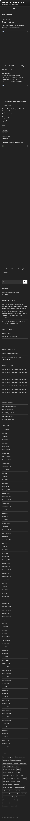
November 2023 (6, 533)
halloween (5, 775)
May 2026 (5, 439)
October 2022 (6, 573)
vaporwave (6, 806)
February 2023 (6, 560)
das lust (16, 763)
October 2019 (6, 677)
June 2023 (5, 546)
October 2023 (6, 536)
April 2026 (5, 443)
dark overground (7, 763)
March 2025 (5, 486)
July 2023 (4, 543)
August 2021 (5, 620)
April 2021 (5, 633)
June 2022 (5, 586)
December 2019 (6, 670)
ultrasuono (6, 803)
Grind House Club (13, 2)
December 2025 (6, 456)
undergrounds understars (17, 803)
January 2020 (6, 667)
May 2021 (5, 630)
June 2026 (5, 436)
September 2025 (6, 466)
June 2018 (5, 730)
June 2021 (5, 626)
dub (17, 766)
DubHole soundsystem (9, 769)
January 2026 (6, 453)
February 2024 (6, 523)
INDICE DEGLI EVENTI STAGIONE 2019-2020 (14, 389)
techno (23, 797)
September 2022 (6, 576)
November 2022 (6, 570)
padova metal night (19, 787)
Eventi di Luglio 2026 (7, 416)
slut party (24, 794)
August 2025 (5, 470)
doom (4, 766)
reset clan (21, 791)
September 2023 (6, 540)
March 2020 (5, 660)
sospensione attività (8, 797)
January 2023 (6, 563)
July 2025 (4, 473)
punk (16, 791)
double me (11, 766)
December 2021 (6, 606)
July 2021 (4, 623)
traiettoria (14, 800)
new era (24, 778)
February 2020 (6, 663)
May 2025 (5, 480)
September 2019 (6, 680)
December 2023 (6, 530)
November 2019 (6, 673)
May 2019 (5, 693)
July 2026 (4, 433)
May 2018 (5, 733)
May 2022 (5, 590)
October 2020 (6, 637)
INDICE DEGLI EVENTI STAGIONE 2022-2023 (14, 379)
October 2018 (6, 717)
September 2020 (6, 640)
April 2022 (5, 593)
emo (18, 769)
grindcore (17, 772)
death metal (23, 763)
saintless (17, 794)
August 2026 (5, 430)
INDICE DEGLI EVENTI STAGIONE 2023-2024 (14, 376)
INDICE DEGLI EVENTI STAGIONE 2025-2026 (14, 369)
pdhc (4, 791)
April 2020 (5, 657)
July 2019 (4, 687)
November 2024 (6, 500)
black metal (6, 760)
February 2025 (6, 490)
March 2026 (5, 446)
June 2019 (5, 690)
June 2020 (5, 650)
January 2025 (6, 493)
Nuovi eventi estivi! (9, 22)
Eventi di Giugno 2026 (8, 419)
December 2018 (6, 710)
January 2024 (6, 526)
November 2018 (6, 713)
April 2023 (5, 553)
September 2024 (6, 506)
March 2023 (5, 556)
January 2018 (6, 747)
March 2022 (5, 596)
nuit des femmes (7, 784)
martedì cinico (10, 778)
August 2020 (5, 643)
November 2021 (6, 610)
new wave (6, 781)
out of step (17, 784)
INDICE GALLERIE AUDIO (9, 337)
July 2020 (4, 647)
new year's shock (15, 781)
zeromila (13, 806)
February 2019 (6, 703)
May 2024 (5, 516)
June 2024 (5, 513)
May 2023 (5, 550)
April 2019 (5, 697)
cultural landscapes (16, 760)
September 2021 (6, 617)
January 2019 (6, 707)
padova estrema (7, 787)
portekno (10, 791)
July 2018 (4, 727)
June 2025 (5, 476)
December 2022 (6, 566)
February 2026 (6, 450)
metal (18, 778)
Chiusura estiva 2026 (7, 409)
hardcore (13, 775)
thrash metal (6, 800)
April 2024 (5, 520)
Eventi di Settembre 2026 (9, 406)
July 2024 (4, 510)
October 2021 (6, 613)
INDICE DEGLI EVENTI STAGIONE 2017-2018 (14, 396)
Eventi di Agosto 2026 (8, 413)
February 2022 (6, 600)
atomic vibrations (20, 757)
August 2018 (5, 723)
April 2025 (5, 483)
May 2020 (5, 653)
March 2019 (5, 700)
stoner (17, 797)
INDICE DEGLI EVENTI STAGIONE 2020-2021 (14, 386)
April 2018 (5, 737)
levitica (22, 775)
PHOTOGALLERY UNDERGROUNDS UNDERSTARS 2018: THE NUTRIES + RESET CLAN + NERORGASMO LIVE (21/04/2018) (15, 306)
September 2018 (6, 720)
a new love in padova (8, 757)
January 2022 (6, 603)
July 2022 (4, 583)
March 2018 (5, 740)
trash (20, 800)
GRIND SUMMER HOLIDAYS (10, 354)
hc (18, 775)
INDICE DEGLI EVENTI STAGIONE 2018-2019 (14, 392)
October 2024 (6, 503)
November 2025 (6, 460)
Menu (15, 9)
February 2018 (6, 743)
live (4, 778)
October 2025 (6, 463)
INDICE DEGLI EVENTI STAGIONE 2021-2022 (14, 382)
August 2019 (5, 683)
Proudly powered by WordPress (10, 817)
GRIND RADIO (6, 333)
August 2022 (5, 580)
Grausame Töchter (8, 772)
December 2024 (6, 496)
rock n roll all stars (8, 794)
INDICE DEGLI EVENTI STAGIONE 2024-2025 (14, 372)
